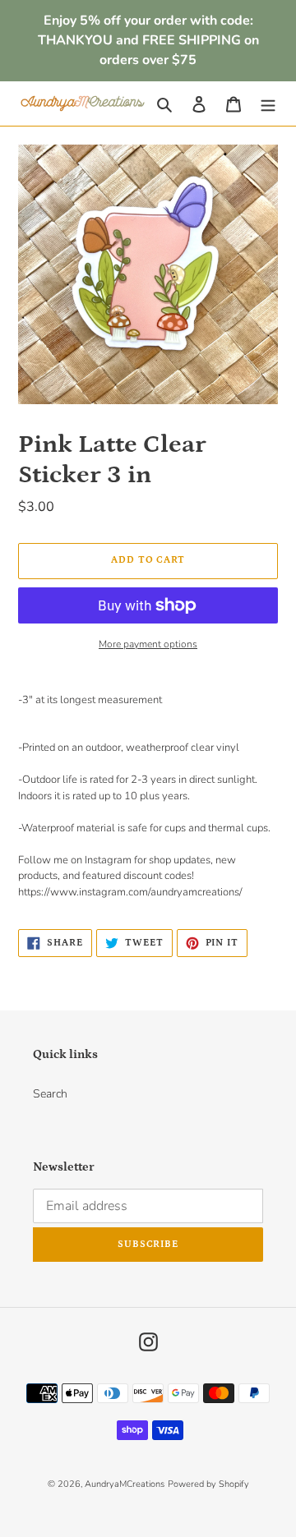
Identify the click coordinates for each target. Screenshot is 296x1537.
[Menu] (268, 103)
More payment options (148, 644)
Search (50, 1094)
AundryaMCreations (124, 1484)
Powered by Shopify (208, 1484)
